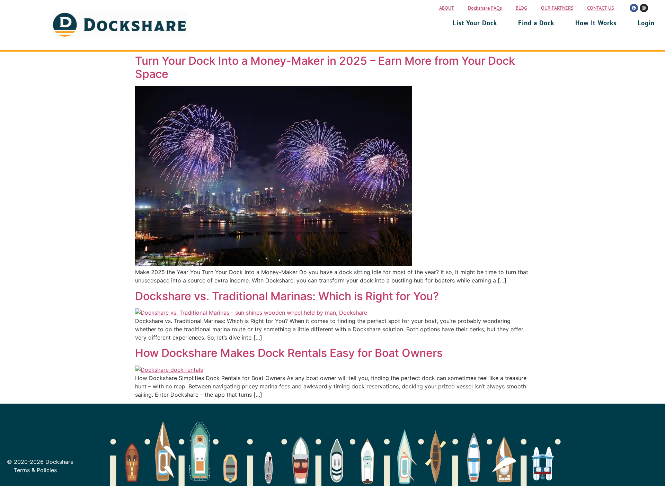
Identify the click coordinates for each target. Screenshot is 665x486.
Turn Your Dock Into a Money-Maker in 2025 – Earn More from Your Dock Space (325, 67)
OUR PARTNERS (557, 8)
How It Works (596, 23)
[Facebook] (634, 8)
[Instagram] (644, 8)
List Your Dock (475, 23)
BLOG (521, 8)
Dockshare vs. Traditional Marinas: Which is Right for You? (287, 296)
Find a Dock (536, 23)
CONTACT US (600, 8)
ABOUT (446, 8)
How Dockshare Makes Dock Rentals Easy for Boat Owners (289, 353)
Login (646, 23)
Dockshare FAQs (485, 8)
